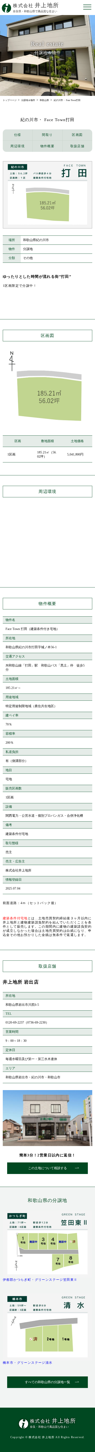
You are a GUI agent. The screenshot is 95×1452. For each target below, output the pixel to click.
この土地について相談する (47, 1168)
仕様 (17, 135)
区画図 (77, 135)
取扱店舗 (77, 146)
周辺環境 (17, 146)
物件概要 (47, 146)
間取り (47, 135)
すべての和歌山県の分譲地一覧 (47, 1382)
